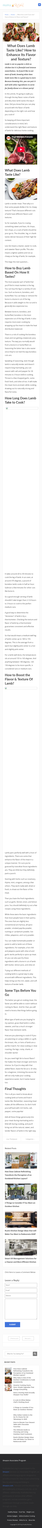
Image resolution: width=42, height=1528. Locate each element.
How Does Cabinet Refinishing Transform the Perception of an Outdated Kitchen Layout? (23, 1372)
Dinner (13, 15)
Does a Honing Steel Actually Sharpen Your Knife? (24, 1394)
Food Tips (22, 1512)
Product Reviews (12, 1520)
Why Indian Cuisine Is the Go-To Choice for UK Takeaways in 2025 (22, 1417)
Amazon (6, 1472)
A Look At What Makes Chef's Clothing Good (21, 1401)
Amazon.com (8, 1485)
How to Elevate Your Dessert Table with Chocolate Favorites (24, 1424)
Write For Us (23, 1520)
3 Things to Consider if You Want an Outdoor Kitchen (23, 1408)
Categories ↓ (30, 1139)
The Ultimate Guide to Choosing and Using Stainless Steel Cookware (22, 1432)
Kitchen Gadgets (12, 1516)
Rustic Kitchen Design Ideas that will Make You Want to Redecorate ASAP (23, 1439)
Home (7, 15)
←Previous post (14, 1338)
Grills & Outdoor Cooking (27, 1516)
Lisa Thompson (11, 1139)
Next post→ (28, 1338)
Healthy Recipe (12, 1512)
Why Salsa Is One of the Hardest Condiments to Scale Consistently (24, 1380)
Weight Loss (30, 1512)
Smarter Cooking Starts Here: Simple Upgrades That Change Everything (23, 1387)
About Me (32, 1520)
